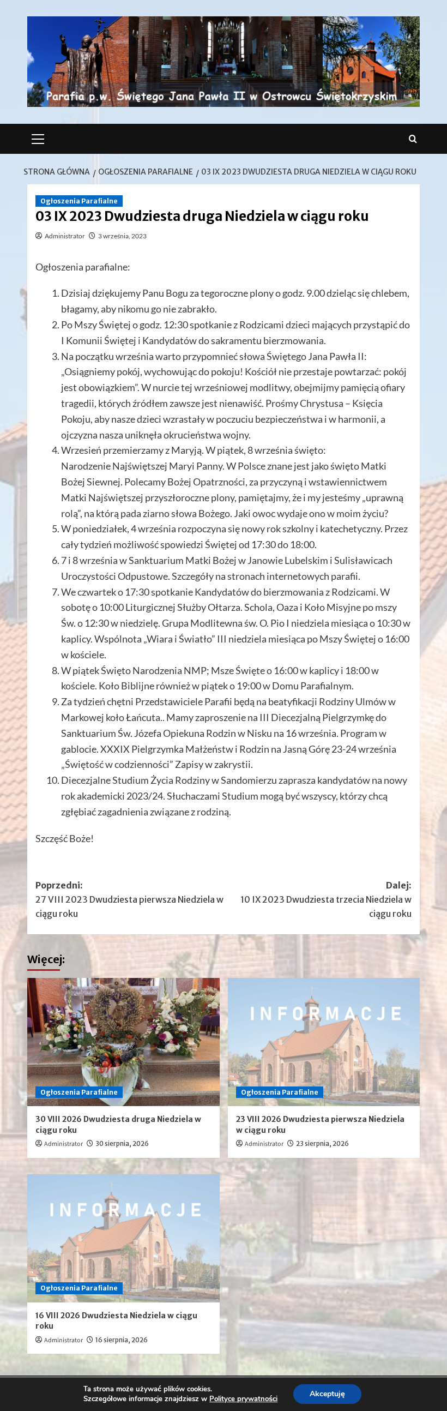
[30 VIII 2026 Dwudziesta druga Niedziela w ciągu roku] (123, 1042)
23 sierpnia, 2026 (322, 1143)
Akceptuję (327, 1394)
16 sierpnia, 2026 (121, 1340)
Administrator (65, 236)
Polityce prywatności (243, 1399)
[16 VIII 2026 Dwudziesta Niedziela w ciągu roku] (123, 1238)
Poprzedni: (129, 899)
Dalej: (326, 899)
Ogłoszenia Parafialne (79, 201)
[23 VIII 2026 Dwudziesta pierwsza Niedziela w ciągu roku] (324, 1042)
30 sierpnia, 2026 (122, 1143)
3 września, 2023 (122, 236)
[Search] (413, 138)
